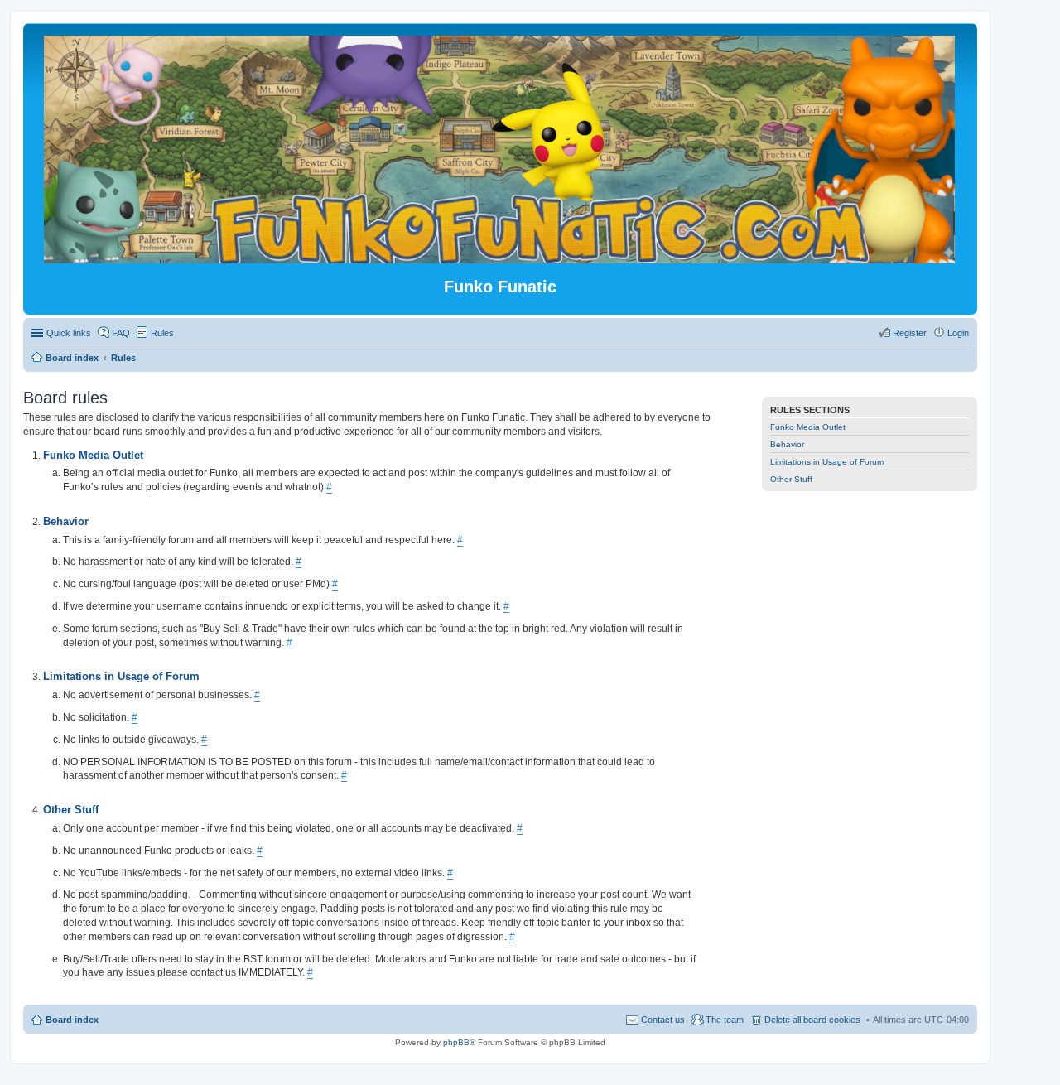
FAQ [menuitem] (121, 333)
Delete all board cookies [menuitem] (812, 1020)
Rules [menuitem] (162, 333)
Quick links (68, 333)
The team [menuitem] (725, 1020)
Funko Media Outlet (808, 427)
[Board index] (501, 256)
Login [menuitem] (958, 333)
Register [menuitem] (910, 333)
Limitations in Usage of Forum (827, 461)
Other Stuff (791, 479)
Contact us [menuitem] (663, 1020)
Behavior (787, 444)
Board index (72, 1020)
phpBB (456, 1042)
